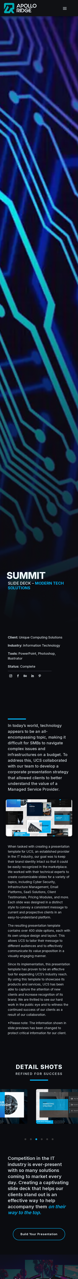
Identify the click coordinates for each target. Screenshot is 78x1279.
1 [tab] (25, 1139)
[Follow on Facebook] (18, 676)
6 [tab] (53, 1139)
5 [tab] (47, 1139)
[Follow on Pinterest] (40, 676)
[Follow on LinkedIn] (32, 676)
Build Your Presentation (39, 1234)
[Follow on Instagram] (11, 676)
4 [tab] (42, 1139)
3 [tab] (36, 1139)
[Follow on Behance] (25, 676)
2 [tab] (31, 1139)
